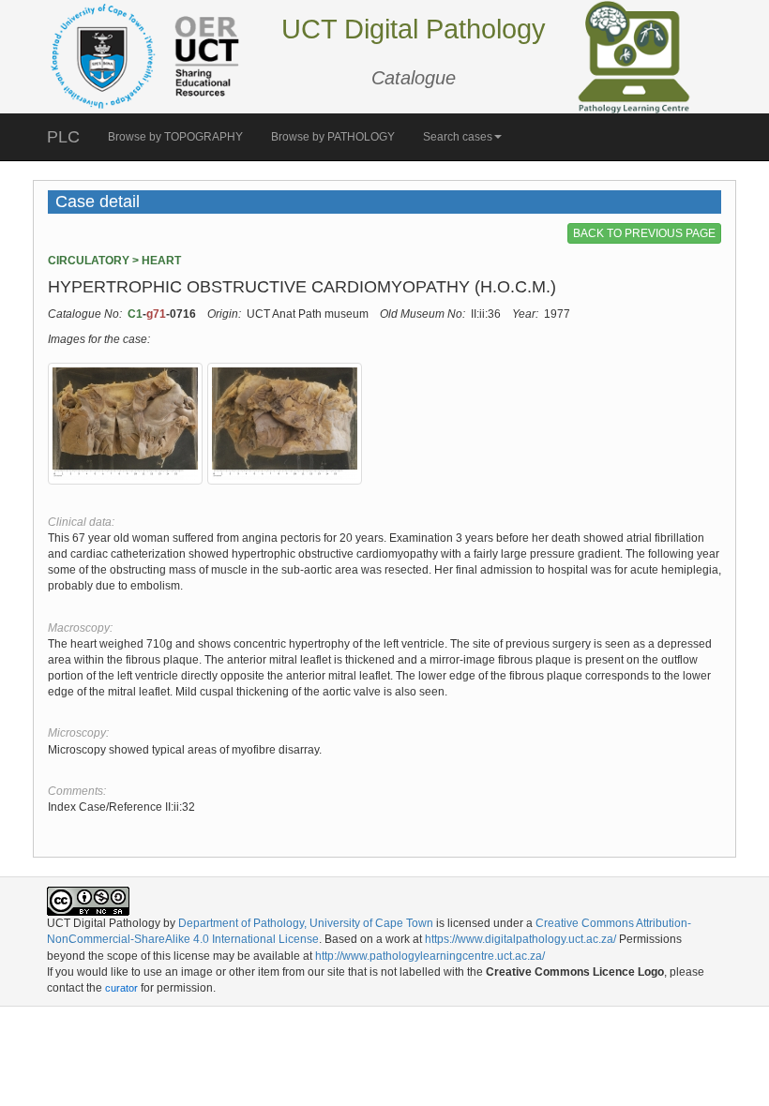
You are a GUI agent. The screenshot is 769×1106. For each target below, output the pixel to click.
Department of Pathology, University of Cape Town (305, 923)
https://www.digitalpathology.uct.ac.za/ (520, 939)
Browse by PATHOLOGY (333, 136)
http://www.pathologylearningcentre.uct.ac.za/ (430, 956)
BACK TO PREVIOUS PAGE (644, 233)
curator (121, 988)
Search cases (457, 136)
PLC (63, 136)
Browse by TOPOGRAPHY (175, 136)
